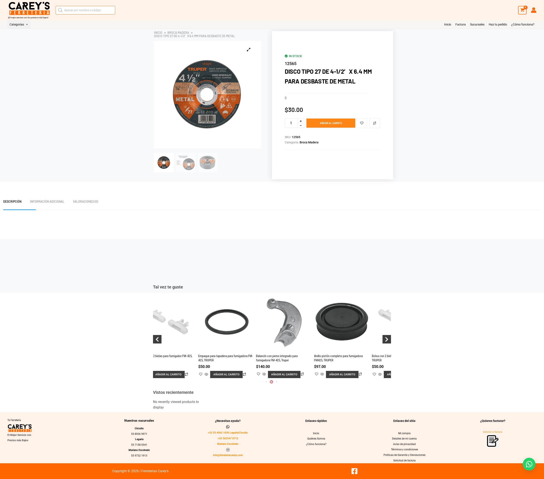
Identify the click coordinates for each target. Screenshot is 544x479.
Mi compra (404, 433)
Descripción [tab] (12, 201)
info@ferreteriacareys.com (228, 455)
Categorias (17, 24)
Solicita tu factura (492, 432)
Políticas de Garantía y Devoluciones (404, 455)
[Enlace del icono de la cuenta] (534, 10)
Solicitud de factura (404, 460)
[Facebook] (354, 471)
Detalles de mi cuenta (404, 438)
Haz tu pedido (498, 24)
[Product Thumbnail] (248, 49)
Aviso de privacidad (404, 444)
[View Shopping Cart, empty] (522, 10)
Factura (460, 24)
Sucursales (477, 24)
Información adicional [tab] (47, 201)
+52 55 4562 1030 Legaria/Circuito (228, 432)
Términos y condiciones (404, 449)
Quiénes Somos (316, 438)
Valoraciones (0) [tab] (85, 201)
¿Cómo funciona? (522, 24)
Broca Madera (178, 32)
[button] (271, 381)
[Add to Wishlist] (361, 123)
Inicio (447, 24)
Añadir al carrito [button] (168, 374)
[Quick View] (206, 375)
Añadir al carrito (331, 123)
